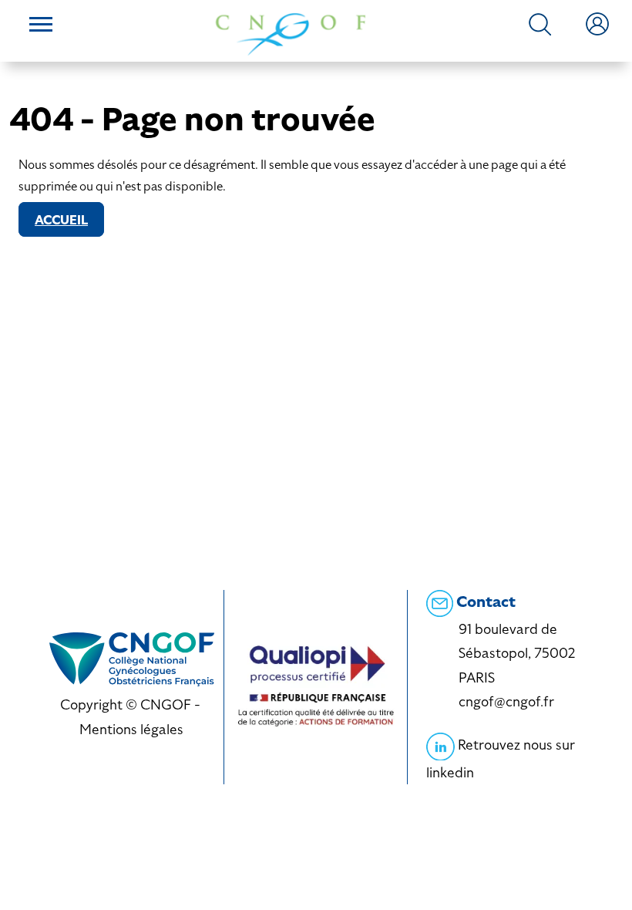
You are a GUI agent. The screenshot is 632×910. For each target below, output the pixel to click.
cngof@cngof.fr (506, 701)
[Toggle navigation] (40, 26)
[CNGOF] (290, 33)
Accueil (61, 220)
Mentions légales (131, 729)
